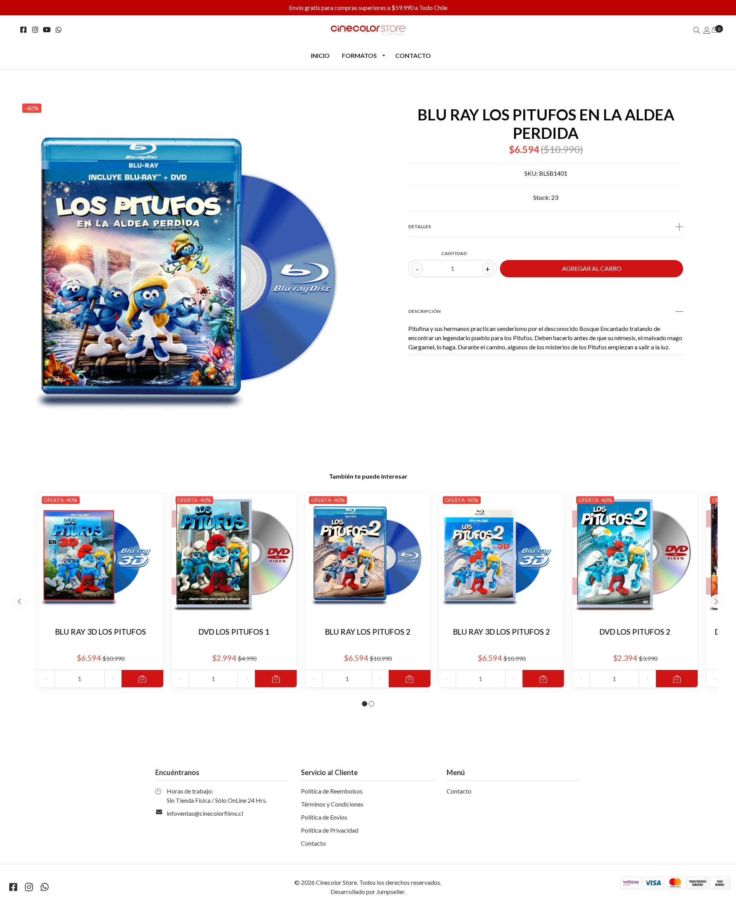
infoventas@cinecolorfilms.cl (205, 813)
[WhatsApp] (59, 29)
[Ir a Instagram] (35, 29)
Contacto (413, 55)
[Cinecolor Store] (367, 30)
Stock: (541, 197)
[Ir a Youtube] (47, 29)
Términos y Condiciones (332, 804)
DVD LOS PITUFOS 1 (234, 631)
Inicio (320, 55)
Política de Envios (324, 817)
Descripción (424, 311)
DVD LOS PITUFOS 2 (635, 631)
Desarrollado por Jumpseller (367, 891)
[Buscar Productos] (697, 30)
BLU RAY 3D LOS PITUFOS (100, 631)
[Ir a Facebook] (24, 29)
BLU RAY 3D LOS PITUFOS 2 (501, 631)
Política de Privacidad (329, 830)
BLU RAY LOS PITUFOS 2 (368, 631)
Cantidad (454, 253)
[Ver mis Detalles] (707, 30)
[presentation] (19, 601)
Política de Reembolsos (332, 791)
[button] (364, 703)
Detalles (419, 226)
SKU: (531, 173)
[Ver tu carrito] (715, 29)
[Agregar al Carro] (142, 678)
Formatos (359, 55)
